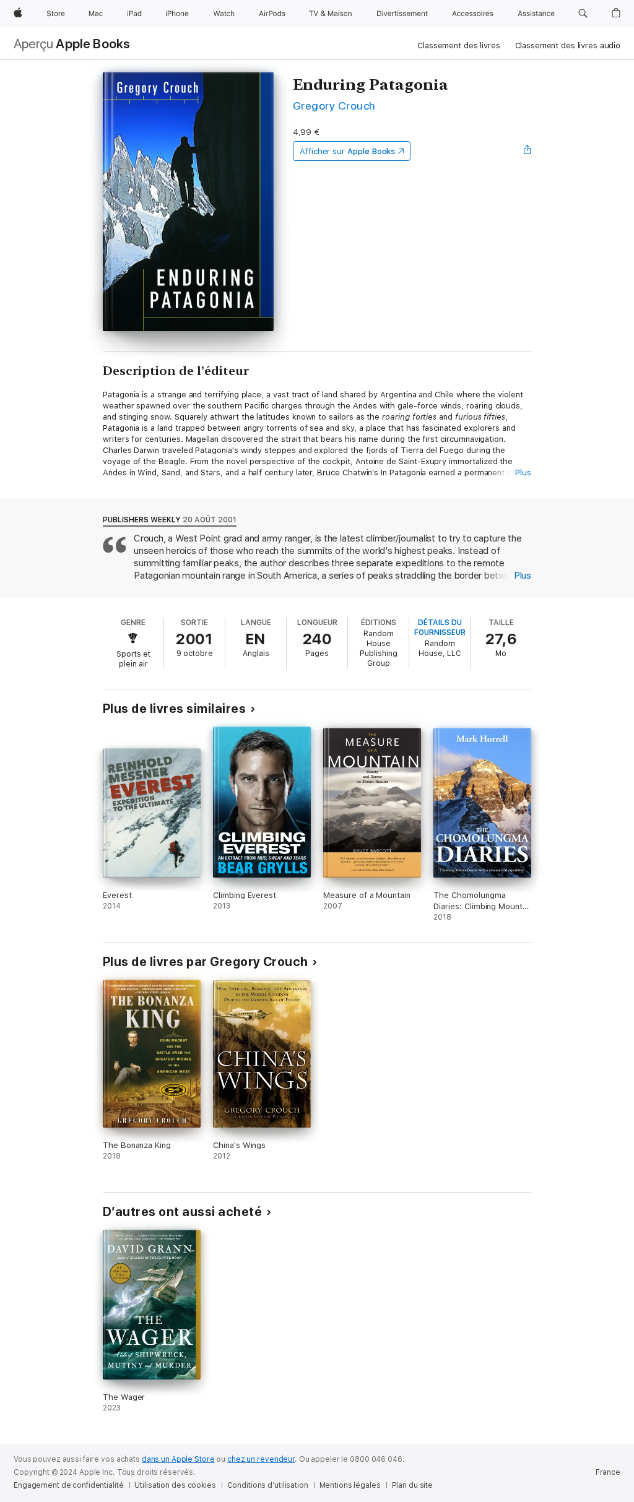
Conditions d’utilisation (267, 1485)
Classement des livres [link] (458, 45)
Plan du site (412, 1485)
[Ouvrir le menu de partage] (527, 151)
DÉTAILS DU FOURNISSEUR (440, 627)
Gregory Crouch (334, 105)
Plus (523, 472)
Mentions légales (350, 1485)
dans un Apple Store (178, 1459)
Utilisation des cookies (174, 1485)
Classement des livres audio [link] (568, 45)
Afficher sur (347, 151)
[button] (583, 13)
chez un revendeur (261, 1459)
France (608, 1472)
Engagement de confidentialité (69, 1485)
